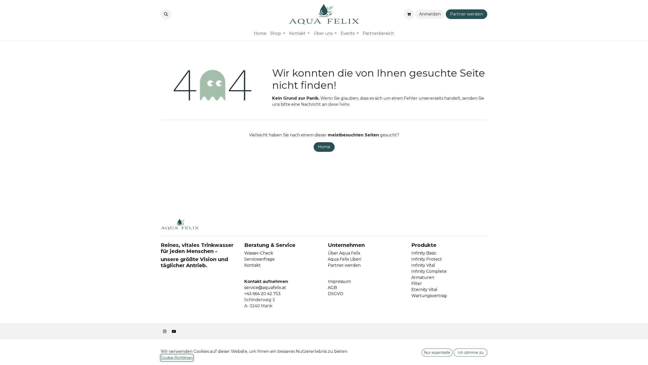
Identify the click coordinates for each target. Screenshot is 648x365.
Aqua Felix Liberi (344, 259)
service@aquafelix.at (265, 287)
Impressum (339, 281)
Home (324, 146)
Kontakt (252, 265)
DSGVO (335, 293)
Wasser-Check (258, 253)
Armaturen (422, 277)
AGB (332, 287)
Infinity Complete (429, 271)
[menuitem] (260, 33)
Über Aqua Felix (344, 253)
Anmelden (430, 14)
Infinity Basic (423, 253)
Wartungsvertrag (429, 295)
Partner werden (466, 14)
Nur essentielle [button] (437, 352)
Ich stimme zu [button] (470, 352)
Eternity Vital (424, 289)
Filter (416, 283)
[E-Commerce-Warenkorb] (408, 14)
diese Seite (339, 104)
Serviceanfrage (259, 259)
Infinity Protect (426, 259)
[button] (166, 14)
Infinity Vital (423, 265)
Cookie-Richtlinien (177, 357)
